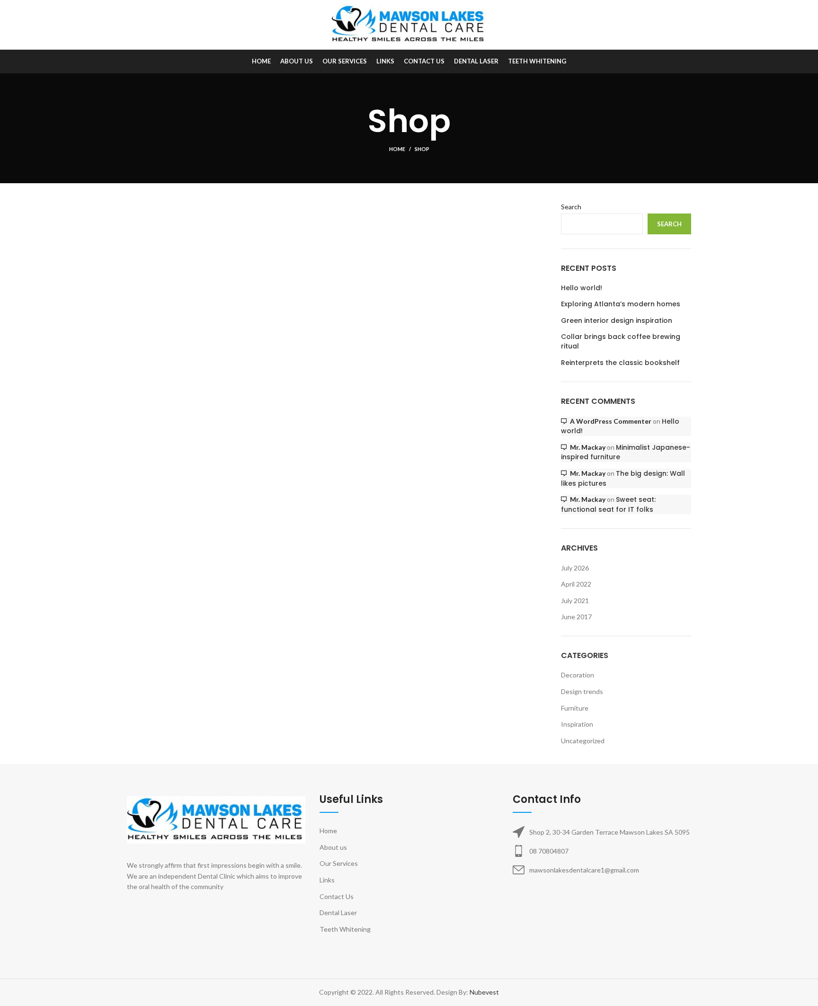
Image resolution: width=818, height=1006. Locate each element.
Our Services (339, 863)
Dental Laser (338, 912)
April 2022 (576, 584)
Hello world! (581, 288)
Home (397, 149)
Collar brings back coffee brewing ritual (620, 341)
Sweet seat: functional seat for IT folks (608, 504)
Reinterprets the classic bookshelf (620, 362)
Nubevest (484, 992)
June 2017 (576, 617)
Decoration (577, 675)
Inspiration (577, 724)
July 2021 (575, 600)
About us (333, 847)
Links (327, 880)
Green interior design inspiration (616, 320)
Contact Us (337, 896)
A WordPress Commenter (610, 421)
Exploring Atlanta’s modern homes (620, 304)
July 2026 (575, 568)
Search (571, 207)
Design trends (582, 691)
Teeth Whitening (345, 929)
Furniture (574, 708)
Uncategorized (583, 741)
